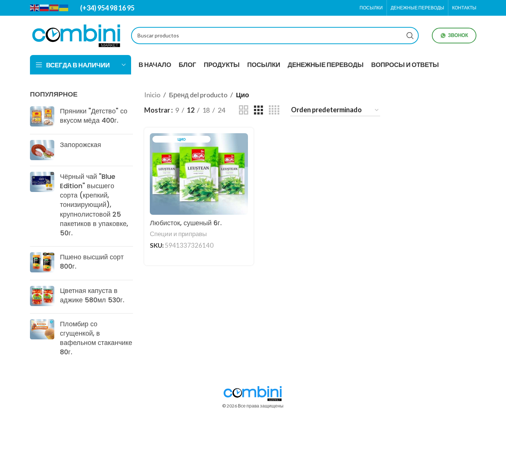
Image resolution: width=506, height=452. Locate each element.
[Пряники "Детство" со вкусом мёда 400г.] (42, 117)
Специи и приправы (178, 234)
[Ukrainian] (64, 7)
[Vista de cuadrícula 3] (258, 110)
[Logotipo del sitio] (77, 34)
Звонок (458, 35)
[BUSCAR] (410, 35)
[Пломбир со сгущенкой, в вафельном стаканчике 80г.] (42, 339)
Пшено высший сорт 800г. (92, 261)
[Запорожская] (42, 150)
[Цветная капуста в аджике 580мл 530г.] (42, 297)
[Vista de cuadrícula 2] (243, 110)
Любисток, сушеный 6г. (186, 222)
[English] (35, 7)
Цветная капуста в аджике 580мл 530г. (92, 295)
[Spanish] (54, 7)
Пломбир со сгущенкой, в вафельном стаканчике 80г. (96, 338)
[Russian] (44, 7)
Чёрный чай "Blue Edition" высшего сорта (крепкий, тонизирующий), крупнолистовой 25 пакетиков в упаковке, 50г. (94, 205)
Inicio (152, 95)
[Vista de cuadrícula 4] (274, 110)
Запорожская (80, 144)
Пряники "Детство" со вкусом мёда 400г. (93, 115)
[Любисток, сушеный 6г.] (199, 174)
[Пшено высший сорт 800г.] (42, 263)
